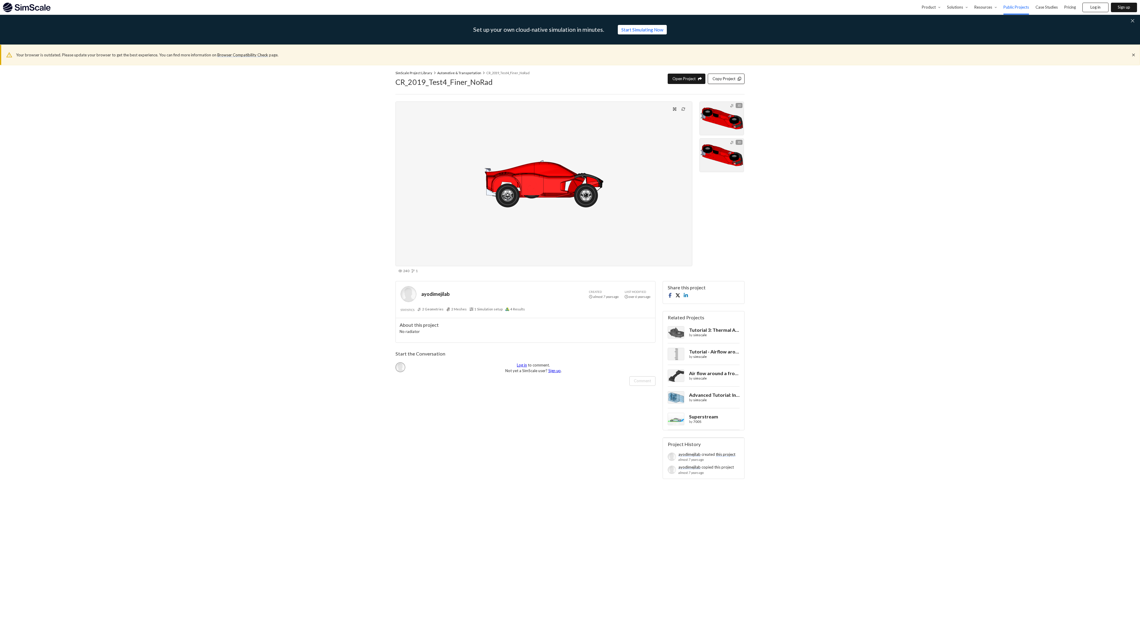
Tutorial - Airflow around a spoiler (714, 351)
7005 (697, 421)
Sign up (1124, 7)
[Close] (1133, 55)
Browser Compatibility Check (242, 55)
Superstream (703, 416)
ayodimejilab (435, 294)
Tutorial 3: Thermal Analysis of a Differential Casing (714, 330)
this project (725, 454)
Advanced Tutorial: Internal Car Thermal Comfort (714, 395)
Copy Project (723, 78)
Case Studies (1047, 7)
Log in (1095, 7)
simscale (700, 335)
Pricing (1070, 7)
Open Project (684, 78)
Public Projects (1016, 7)
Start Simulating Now (642, 29)
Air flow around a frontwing (714, 373)
